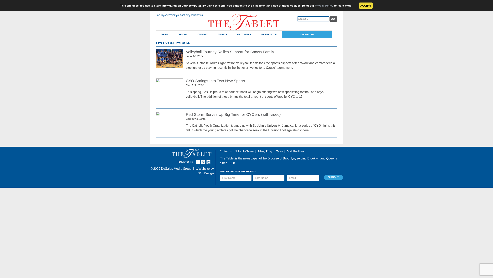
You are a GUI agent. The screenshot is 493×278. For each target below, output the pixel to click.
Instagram (209, 160)
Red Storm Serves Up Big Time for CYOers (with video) (233, 114)
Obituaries (244, 34)
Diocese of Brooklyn (281, 158)
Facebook (198, 160)
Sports (222, 34)
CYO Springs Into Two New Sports (215, 81)
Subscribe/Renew (244, 151)
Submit (333, 177)
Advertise (170, 15)
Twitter (203, 160)
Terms (279, 151)
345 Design (206, 173)
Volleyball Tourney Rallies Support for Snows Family (230, 52)
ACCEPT (365, 5)
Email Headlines (295, 151)
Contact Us (196, 15)
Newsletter (269, 34)
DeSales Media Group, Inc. (179, 168)
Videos (183, 34)
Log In (159, 15)
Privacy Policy (324, 5)
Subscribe (183, 15)
